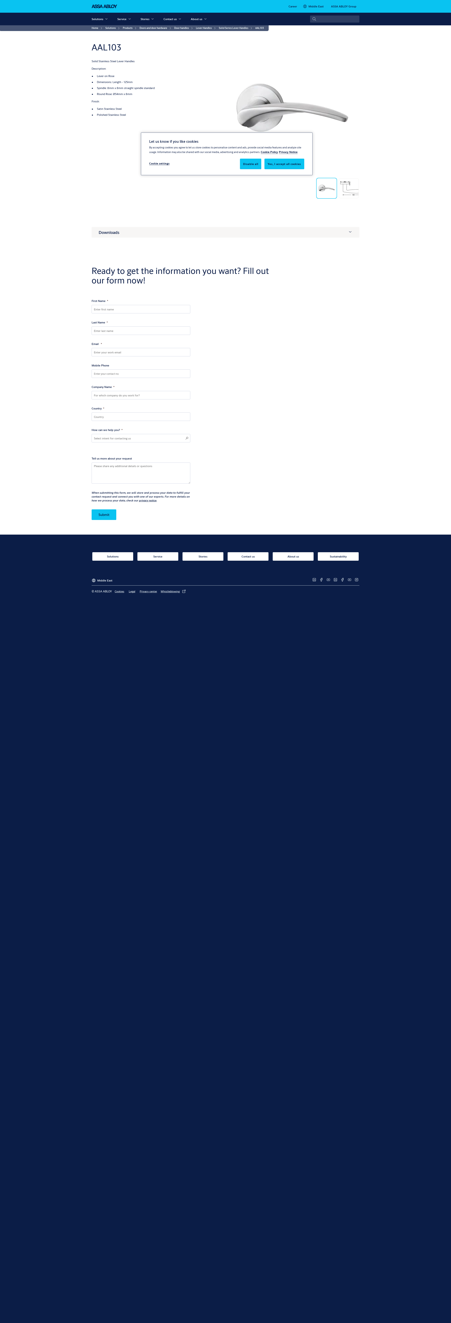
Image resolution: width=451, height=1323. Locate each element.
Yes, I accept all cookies (284, 164)
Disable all (250, 164)
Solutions (97, 19)
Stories (145, 19)
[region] (227, 153)
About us (196, 19)
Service (121, 19)
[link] (293, 6)
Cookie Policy (269, 152)
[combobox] (334, 19)
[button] (106, 19)
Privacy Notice (288, 152)
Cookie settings (159, 163)
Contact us (170, 19)
